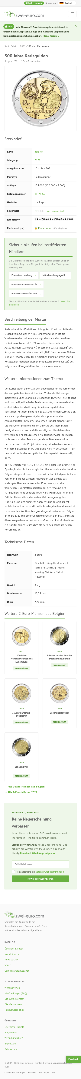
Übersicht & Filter (14, 948)
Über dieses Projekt (14, 1027)
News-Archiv (11, 959)
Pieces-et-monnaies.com (26, 293)
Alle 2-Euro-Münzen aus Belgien (26, 786)
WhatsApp (44, 1072)
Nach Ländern (12, 954)
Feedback (73, 1059)
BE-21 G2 (39, 194)
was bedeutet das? (55, 211)
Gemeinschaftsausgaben (17, 970)
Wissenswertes (12, 988)
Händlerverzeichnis (14, 1009)
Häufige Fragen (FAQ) (16, 993)
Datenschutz (11, 1049)
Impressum (10, 1043)
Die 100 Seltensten (14, 998)
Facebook (32, 1072)
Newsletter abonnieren (40, 878)
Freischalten (50, 228)
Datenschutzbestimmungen (49, 871)
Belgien (14, 46)
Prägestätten (11, 1032)
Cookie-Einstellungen (15, 1072)
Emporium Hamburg (23, 275)
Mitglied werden (34, 3)
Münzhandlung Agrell (56, 275)
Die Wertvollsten (13, 1004)
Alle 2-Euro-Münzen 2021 (22, 792)
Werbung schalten (14, 1038)
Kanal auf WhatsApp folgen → (37, 853)
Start (7, 46)
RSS (53, 1072)
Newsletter (50, 3)
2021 (22, 46)
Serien (8, 965)
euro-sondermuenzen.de (26, 284)
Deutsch (69, 3)
